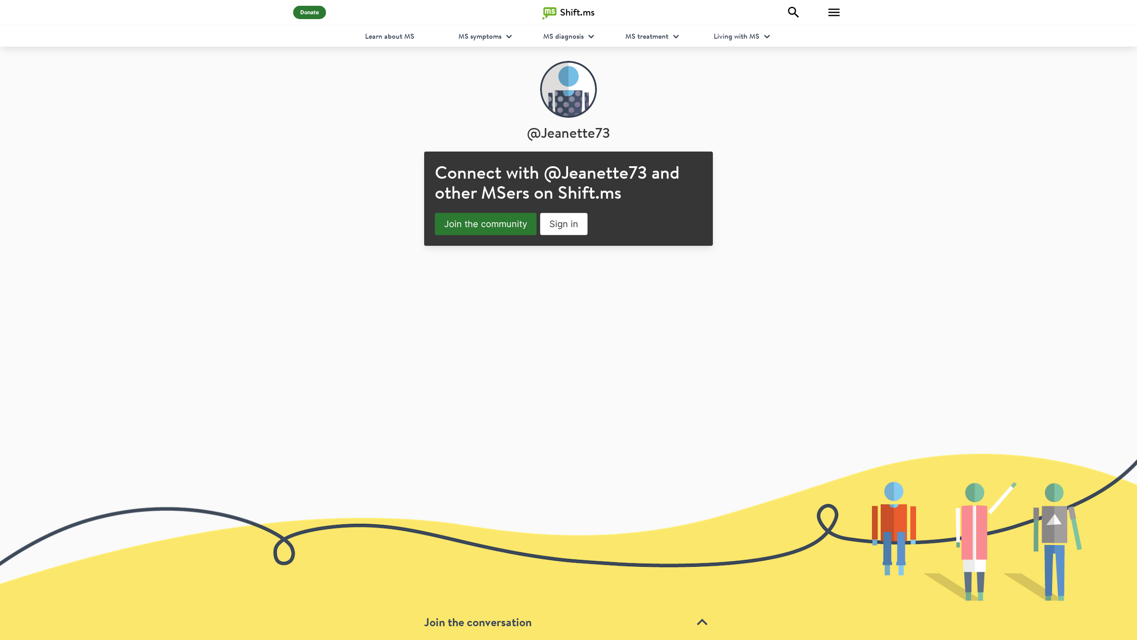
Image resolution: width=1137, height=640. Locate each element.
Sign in (563, 224)
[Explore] (794, 12)
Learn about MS (389, 36)
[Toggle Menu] (834, 12)
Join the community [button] (485, 224)
